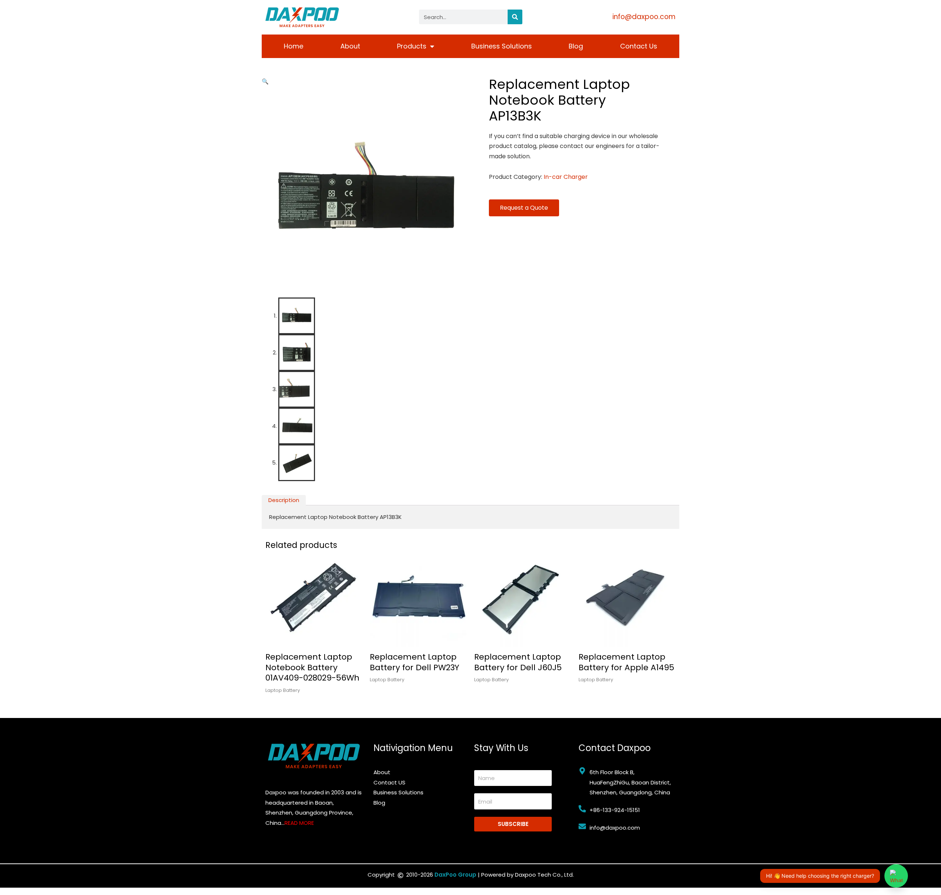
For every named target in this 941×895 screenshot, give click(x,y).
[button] (265, 81)
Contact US (389, 782)
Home (293, 46)
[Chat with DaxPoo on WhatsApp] (896, 876)
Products (411, 46)
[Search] (515, 17)
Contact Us (638, 46)
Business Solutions (501, 46)
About (350, 46)
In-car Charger (566, 177)
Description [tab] (283, 500)
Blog (576, 46)
